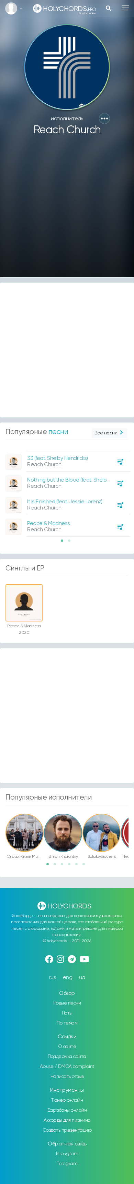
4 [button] (71, 866)
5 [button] (78, 866)
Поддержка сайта (67, 1056)
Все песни (106, 433)
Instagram (67, 1153)
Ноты (67, 1013)
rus (52, 977)
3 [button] (64, 866)
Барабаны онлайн (67, 1110)
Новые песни (67, 1003)
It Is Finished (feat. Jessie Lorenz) (64, 501)
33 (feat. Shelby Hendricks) (57, 458)
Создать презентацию (67, 1130)
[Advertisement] (67, 209)
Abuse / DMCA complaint (67, 1066)
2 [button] (71, 542)
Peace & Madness (48, 523)
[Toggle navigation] (125, 8)
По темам (67, 1023)
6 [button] (85, 866)
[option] (67, 491)
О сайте (67, 1046)
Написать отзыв (67, 1076)
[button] (104, 118)
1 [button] (64, 542)
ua (82, 977)
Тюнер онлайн (67, 1100)
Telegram (67, 1163)
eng (67, 977)
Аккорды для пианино (67, 1120)
